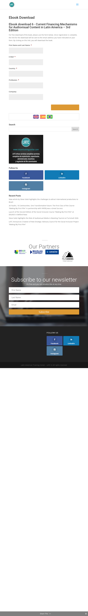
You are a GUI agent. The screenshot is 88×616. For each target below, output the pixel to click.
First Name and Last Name (20, 45)
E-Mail (12, 57)
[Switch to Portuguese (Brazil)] (49, 116)
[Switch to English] (36, 116)
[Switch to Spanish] (42, 116)
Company (12, 92)
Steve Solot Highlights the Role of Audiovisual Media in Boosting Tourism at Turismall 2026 (43, 218)
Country (13, 68)
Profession (14, 80)
